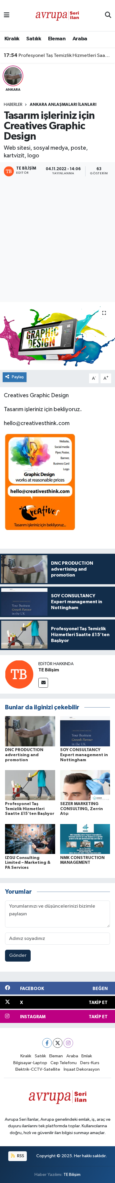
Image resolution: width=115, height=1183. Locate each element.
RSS (20, 1156)
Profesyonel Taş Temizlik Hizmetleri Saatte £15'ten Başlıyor (57, 55)
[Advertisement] (57, 240)
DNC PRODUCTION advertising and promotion (24, 755)
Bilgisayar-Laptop (30, 1063)
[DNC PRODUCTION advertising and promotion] (30, 731)
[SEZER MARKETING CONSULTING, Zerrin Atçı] (85, 785)
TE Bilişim (48, 670)
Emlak (86, 1056)
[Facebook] (47, 1043)
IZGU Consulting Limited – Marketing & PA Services (27, 863)
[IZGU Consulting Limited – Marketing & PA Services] (30, 839)
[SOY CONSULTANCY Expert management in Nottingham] (85, 731)
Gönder (18, 955)
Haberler (13, 105)
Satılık (33, 38)
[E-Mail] (43, 683)
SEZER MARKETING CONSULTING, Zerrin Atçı (81, 809)
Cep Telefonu (63, 1063)
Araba (80, 38)
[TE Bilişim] (19, 674)
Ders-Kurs (89, 1063)
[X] (58, 1043)
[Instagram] (68, 1043)
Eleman (56, 38)
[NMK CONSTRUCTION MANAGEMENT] (85, 839)
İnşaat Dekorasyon (82, 1069)
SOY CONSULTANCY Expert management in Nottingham (84, 755)
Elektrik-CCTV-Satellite (37, 1069)
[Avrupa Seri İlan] (57, 15)
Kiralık (11, 38)
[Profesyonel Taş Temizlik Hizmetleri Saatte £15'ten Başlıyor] (30, 785)
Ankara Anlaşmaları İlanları (63, 105)
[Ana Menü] (6, 15)
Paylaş (18, 377)
